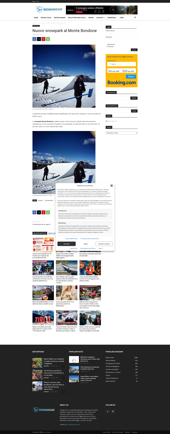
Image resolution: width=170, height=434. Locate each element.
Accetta (66, 244)
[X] (39, 39)
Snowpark (111, 18)
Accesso (134, 50)
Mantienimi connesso (111, 45)
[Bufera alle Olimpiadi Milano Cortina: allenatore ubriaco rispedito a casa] (43, 292)
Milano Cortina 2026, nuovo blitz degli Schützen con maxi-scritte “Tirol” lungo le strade (42, 329)
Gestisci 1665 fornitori (72, 238)
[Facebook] (34, 39)
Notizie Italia (46, 18)
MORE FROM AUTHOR (55, 233)
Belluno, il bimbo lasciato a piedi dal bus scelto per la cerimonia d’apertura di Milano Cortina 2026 (89, 329)
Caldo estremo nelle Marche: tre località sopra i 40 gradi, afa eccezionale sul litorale (41, 255)
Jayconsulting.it (47, 432)
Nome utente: (110, 31)
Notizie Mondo (59, 18)
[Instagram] (113, 411)
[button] (112, 186)
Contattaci (135, 432)
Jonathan (46, 366)
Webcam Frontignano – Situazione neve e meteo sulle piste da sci (90, 359)
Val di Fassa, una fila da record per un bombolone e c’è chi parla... (54, 373)
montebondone (49, 200)
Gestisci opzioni (104, 244)
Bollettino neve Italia (77, 18)
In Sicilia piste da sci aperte (41, 224)
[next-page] (37, 335)
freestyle (40, 200)
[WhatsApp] (48, 39)
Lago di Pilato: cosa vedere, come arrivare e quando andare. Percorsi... (89, 378)
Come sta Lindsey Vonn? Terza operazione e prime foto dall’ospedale (65, 304)
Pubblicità (127, 432)
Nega (86, 244)
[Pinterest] (43, 39)
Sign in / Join (35, 1)
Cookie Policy (73, 248)
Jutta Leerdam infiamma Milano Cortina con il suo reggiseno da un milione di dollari (89, 279)
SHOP (122, 18)
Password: (109, 37)
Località (99, 18)
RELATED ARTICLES (40, 233)
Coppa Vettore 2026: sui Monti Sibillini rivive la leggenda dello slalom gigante (65, 255)
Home (36, 18)
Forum (90, 18)
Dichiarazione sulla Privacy (88, 248)
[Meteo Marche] (111, 121)
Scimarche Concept (117, 432)
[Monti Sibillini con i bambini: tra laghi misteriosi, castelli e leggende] (37, 363)
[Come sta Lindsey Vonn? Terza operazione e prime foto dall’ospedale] (66, 292)
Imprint (100, 248)
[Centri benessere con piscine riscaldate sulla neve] (74, 369)
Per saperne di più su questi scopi (90, 238)
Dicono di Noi (106, 432)
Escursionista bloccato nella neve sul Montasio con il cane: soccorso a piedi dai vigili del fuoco (42, 279)
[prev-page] (33, 335)
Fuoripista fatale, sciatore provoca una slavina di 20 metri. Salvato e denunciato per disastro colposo (66, 329)
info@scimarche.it (74, 424)
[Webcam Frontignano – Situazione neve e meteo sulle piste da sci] (74, 359)
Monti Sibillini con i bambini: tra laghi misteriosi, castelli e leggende (54, 361)
